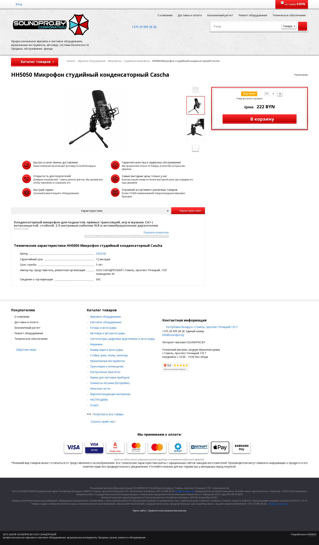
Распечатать (301, 74)
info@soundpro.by (173, 335)
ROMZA (312, 534)
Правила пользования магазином (167, 510)
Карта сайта (139, 510)
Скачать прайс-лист (103, 421)
